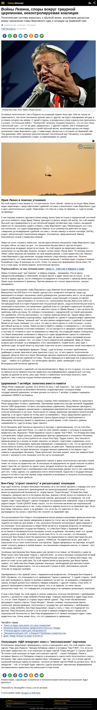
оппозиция (31, 25)
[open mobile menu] (2, 3)
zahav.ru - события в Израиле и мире (64, 269)
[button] (93, 141)
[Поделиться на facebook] (5, 36)
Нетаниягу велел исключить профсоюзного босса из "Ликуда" (32, 628)
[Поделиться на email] (26, 36)
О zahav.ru (9, 700)
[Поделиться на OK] (31, 36)
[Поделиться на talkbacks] (42, 36)
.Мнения (18, 3)
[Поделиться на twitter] (20, 36)
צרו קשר (8, 705)
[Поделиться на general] (15, 36)
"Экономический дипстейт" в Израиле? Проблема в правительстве (34, 633)
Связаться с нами (60, 703)
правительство (10, 25)
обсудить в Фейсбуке (30, 693)
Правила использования (62, 700)
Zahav (11, 3)
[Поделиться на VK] (36, 36)
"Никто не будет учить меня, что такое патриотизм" (27, 625)
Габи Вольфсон (8, 29)
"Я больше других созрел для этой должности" (25, 630)
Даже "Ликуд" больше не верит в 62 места (23, 636)
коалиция (21, 25)
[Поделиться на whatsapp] (10, 36)
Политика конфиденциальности (16, 703)
